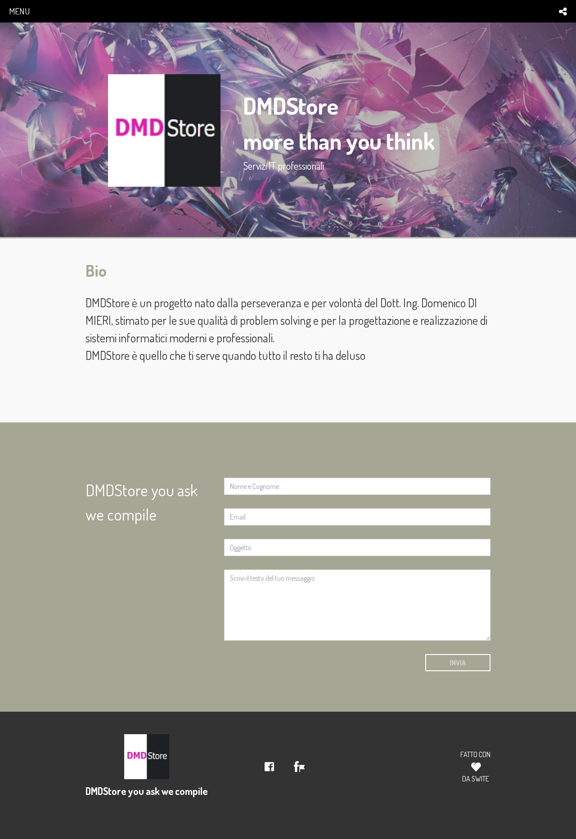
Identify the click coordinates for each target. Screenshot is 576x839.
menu (19, 11)
